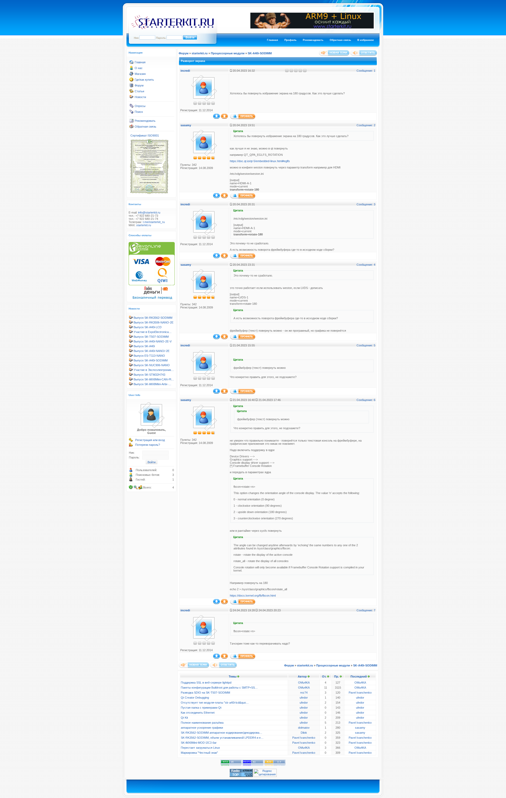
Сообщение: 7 (366, 610)
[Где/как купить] (131, 80)
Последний (359, 676)
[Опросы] (131, 107)
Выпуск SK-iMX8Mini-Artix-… (152, 384)
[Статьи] (131, 92)
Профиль (290, 39)
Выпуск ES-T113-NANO (149, 355)
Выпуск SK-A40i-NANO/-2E (151, 350)
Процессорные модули (228, 53)
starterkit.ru (143, 225)
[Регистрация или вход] (131, 441)
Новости (140, 97)
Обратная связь (340, 39)
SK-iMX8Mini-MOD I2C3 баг (199, 742)
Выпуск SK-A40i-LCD (148, 327)
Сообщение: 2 (366, 125)
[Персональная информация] (242, 118)
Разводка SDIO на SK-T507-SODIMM (205, 692)
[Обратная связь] (131, 127)
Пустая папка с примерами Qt (201, 707)
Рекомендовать (313, 39)
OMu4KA (304, 682)
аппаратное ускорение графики (202, 727)
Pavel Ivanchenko (360, 692)
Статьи (139, 91)
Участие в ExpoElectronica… (153, 331)
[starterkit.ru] (172, 28)
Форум (139, 85)
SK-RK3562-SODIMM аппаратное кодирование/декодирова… (221, 732)
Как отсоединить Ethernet (198, 712)
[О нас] (131, 69)
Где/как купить (144, 79)
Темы (232, 676)
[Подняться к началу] (224, 117)
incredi (185, 70)
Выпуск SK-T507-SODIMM (151, 336)
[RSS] (274, 765)
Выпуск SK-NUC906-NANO (152, 365)
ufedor (304, 697)
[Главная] (131, 63)
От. (324, 676)
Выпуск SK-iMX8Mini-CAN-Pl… (154, 379)
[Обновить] (131, 487)
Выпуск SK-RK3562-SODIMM (153, 317)
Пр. (336, 676)
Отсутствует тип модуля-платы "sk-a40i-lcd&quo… (215, 702)
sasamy (186, 125)
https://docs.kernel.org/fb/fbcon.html (253, 595)
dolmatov (304, 727)
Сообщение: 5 (366, 345)
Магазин (140, 73)
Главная (272, 39)
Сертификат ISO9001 (144, 135)
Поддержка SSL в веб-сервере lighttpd (206, 682)
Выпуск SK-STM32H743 (149, 374)
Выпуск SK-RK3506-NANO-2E (153, 322)
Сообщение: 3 (366, 204)
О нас (139, 68)
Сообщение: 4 (366, 264)
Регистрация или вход (150, 440)
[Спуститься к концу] (216, 117)
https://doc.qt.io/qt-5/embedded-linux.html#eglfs (260, 161)
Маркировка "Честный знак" (199, 752)
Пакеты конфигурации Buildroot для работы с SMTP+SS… (219, 687)
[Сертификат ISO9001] (149, 193)
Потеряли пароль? (147, 444)
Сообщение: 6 (366, 400)
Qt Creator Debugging (195, 697)
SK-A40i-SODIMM (260, 53)
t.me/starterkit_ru (154, 222)
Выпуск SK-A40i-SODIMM (151, 360)
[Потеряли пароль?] (131, 445)
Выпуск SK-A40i (144, 346)
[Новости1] (131, 98)
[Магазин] (131, 74)
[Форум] (131, 86)
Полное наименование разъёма (202, 722)
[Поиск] (131, 112)
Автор (302, 676)
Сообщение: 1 (366, 70)
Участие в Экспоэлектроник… (154, 369)
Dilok (304, 732)
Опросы (140, 106)
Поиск (139, 111)
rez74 (304, 692)
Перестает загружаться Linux (200, 747)
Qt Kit (184, 717)
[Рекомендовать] (131, 121)
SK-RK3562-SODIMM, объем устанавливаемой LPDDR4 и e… (222, 737)
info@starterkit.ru (149, 212)
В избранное (365, 39)
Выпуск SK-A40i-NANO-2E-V (153, 341)
